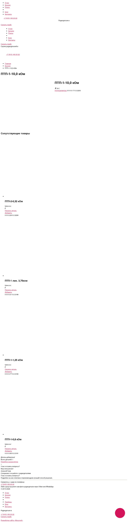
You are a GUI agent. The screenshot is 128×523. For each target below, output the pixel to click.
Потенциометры (61, 90)
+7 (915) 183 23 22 (10, 18)
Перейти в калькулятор (9, 462)
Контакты (8, 14)
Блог (6, 12)
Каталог (8, 5)
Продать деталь (10, 210)
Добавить (8, 213)
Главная (8, 63)
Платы (7, 7)
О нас (7, 3)
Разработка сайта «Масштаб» (12, 520)
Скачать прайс (6, 25)
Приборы (8, 502)
